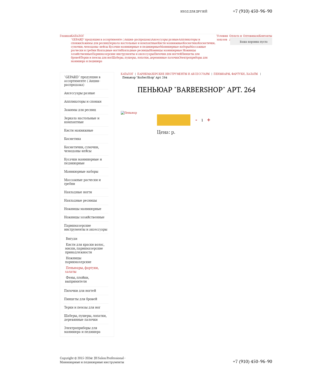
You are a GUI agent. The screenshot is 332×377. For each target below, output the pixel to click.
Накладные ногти (109, 50)
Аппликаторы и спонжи (82, 102)
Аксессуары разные (165, 39)
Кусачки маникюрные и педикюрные (134, 47)
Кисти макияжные (78, 130)
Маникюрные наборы (81, 172)
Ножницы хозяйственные (84, 217)
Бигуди (71, 239)
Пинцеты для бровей (80, 299)
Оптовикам (251, 36)
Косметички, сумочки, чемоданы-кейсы (81, 149)
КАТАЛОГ (77, 36)
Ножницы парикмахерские (78, 260)
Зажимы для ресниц (95, 43)
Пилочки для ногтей (168, 54)
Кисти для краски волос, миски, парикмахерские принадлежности (84, 248)
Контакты (265, 36)
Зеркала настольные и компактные (133, 43)
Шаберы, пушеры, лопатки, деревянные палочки (145, 57)
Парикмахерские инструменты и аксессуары (123, 54)
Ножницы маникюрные (166, 50)
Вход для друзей (193, 11)
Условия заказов (222, 37)
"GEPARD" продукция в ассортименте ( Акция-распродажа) (111, 39)
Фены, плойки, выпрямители (77, 279)
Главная (65, 36)
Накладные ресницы (135, 50)
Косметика (72, 139)
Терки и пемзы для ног (96, 57)
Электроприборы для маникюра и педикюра (82, 330)
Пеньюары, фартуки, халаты (236, 73)
